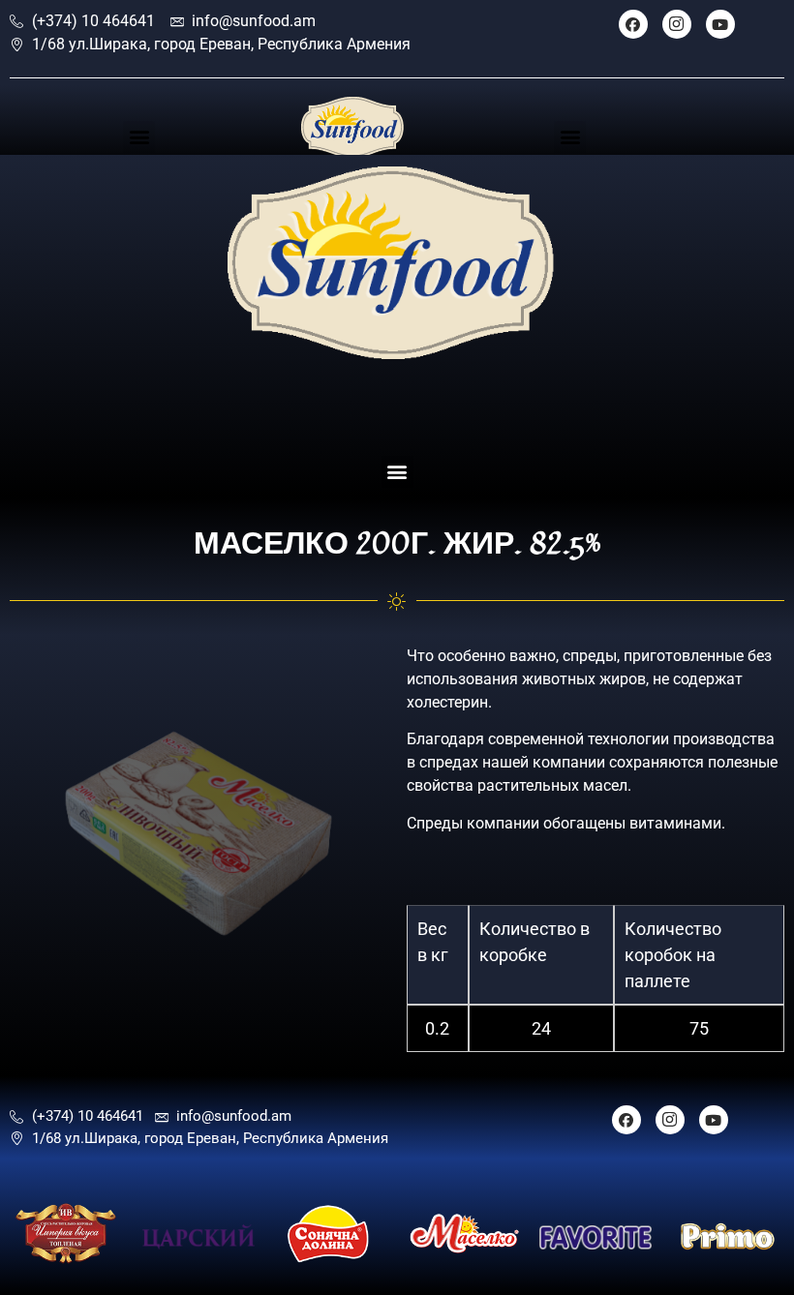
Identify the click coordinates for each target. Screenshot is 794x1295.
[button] (139, 137)
